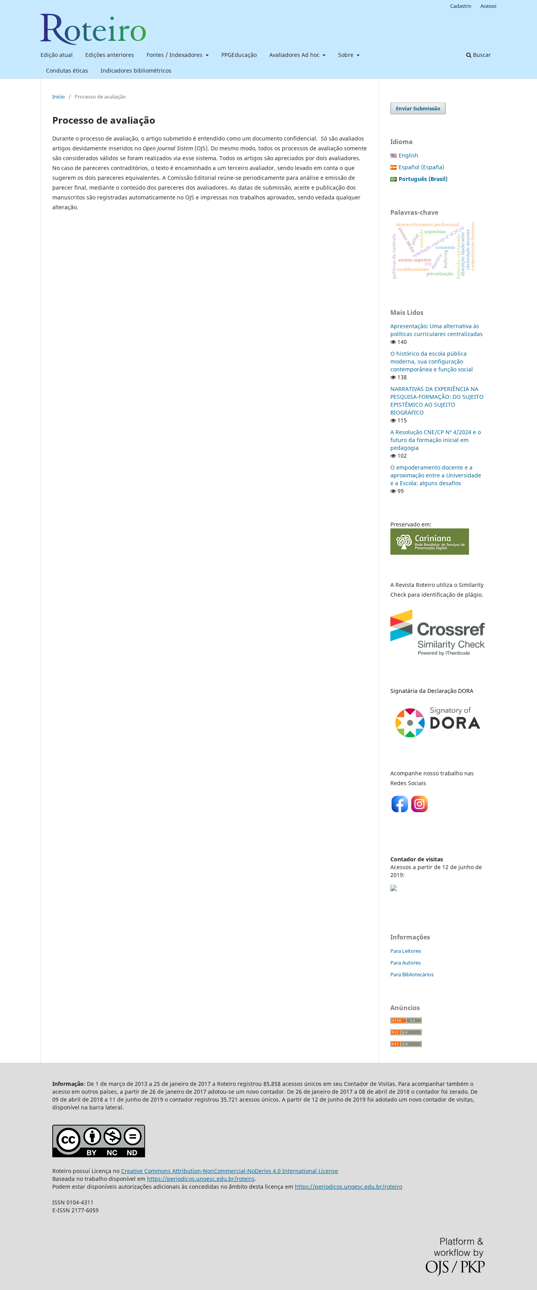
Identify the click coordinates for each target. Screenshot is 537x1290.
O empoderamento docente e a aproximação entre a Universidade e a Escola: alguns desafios (435, 475)
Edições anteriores (109, 54)
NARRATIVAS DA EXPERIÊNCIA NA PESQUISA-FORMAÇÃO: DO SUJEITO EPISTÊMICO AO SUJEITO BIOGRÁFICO (437, 400)
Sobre (346, 54)
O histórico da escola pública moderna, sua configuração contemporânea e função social (431, 361)
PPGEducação (239, 54)
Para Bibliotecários (412, 974)
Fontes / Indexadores (175, 54)
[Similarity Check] (437, 657)
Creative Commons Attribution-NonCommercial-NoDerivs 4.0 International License (229, 1171)
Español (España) (421, 167)
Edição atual (56, 54)
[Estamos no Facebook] (400, 811)
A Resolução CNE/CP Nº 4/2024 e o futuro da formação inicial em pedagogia (435, 439)
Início (58, 96)
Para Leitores (405, 950)
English (408, 155)
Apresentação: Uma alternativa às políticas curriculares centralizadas (436, 330)
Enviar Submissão (418, 108)
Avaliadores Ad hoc (295, 54)
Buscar (481, 54)
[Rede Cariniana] (429, 552)
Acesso (488, 5)
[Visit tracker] (393, 889)
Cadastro (460, 5)
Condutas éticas (67, 70)
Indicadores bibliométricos (136, 70)
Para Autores (405, 962)
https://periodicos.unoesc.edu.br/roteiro (200, 1178)
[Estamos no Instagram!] (420, 811)
